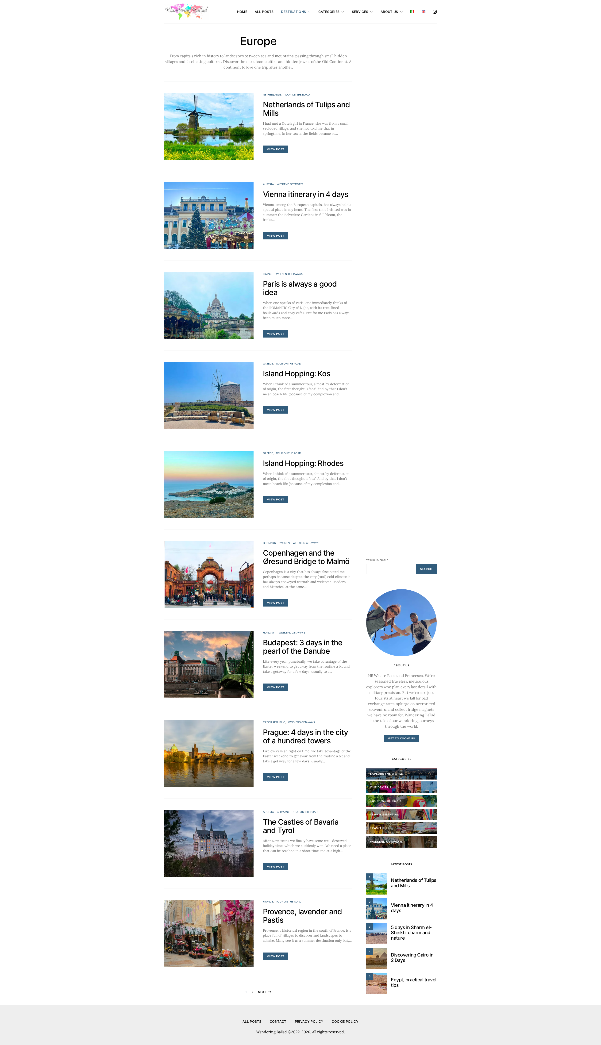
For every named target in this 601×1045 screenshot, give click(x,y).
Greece (268, 363)
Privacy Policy (309, 1021)
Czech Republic (274, 722)
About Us (389, 12)
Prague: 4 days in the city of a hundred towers (305, 736)
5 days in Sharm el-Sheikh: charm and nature (411, 933)
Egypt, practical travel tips (413, 982)
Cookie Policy (345, 1021)
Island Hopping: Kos (296, 373)
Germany (283, 811)
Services (360, 12)
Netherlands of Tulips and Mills (306, 109)
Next (262, 992)
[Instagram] (435, 12)
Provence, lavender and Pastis (302, 916)
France (268, 273)
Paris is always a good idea (300, 288)
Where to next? (377, 559)
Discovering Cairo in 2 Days (412, 957)
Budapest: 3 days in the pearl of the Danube (303, 647)
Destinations (293, 12)
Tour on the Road (297, 94)
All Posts (264, 12)
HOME (242, 12)
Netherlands (272, 94)
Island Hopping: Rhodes (303, 463)
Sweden (284, 542)
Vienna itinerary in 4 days (305, 194)
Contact (278, 1021)
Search (426, 569)
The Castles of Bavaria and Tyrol (301, 826)
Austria (268, 184)
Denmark (269, 542)
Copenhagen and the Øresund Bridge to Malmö (306, 557)
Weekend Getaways (290, 184)
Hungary (269, 632)
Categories (329, 12)
